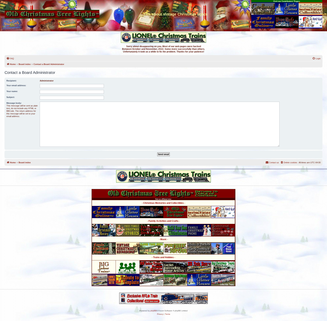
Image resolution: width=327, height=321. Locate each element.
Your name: (12, 91)
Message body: (14, 103)
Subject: (10, 97)
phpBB (153, 311)
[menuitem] (10, 58)
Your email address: (16, 85)
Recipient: (11, 81)
